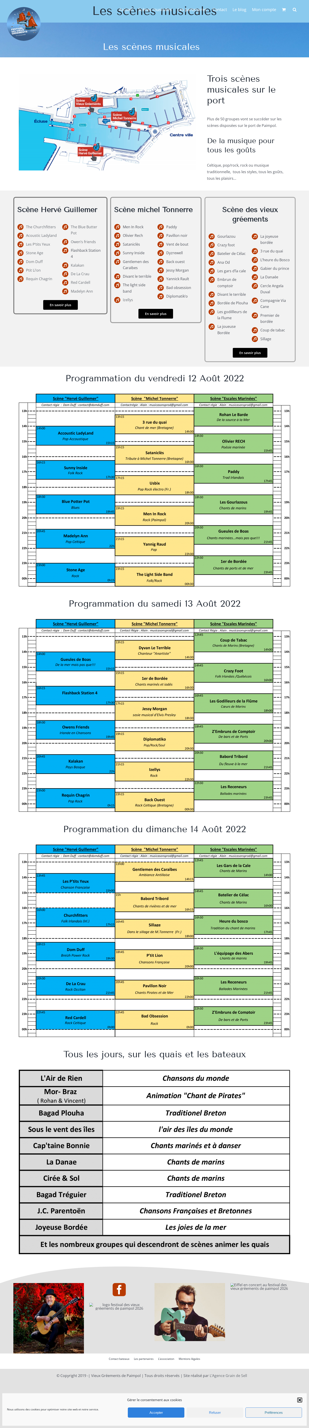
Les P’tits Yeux (38, 244)
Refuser (215, 1412)
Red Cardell (80, 282)
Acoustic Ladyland (41, 235)
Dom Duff (34, 261)
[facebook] (119, 1289)
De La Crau (80, 273)
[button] (299, 1400)
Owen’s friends (83, 241)
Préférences (274, 1412)
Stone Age (34, 252)
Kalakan (77, 265)
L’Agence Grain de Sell (228, 1375)
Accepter (156, 1412)
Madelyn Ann (82, 291)
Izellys (128, 299)
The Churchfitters (41, 226)
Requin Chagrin (39, 278)
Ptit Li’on (33, 270)
